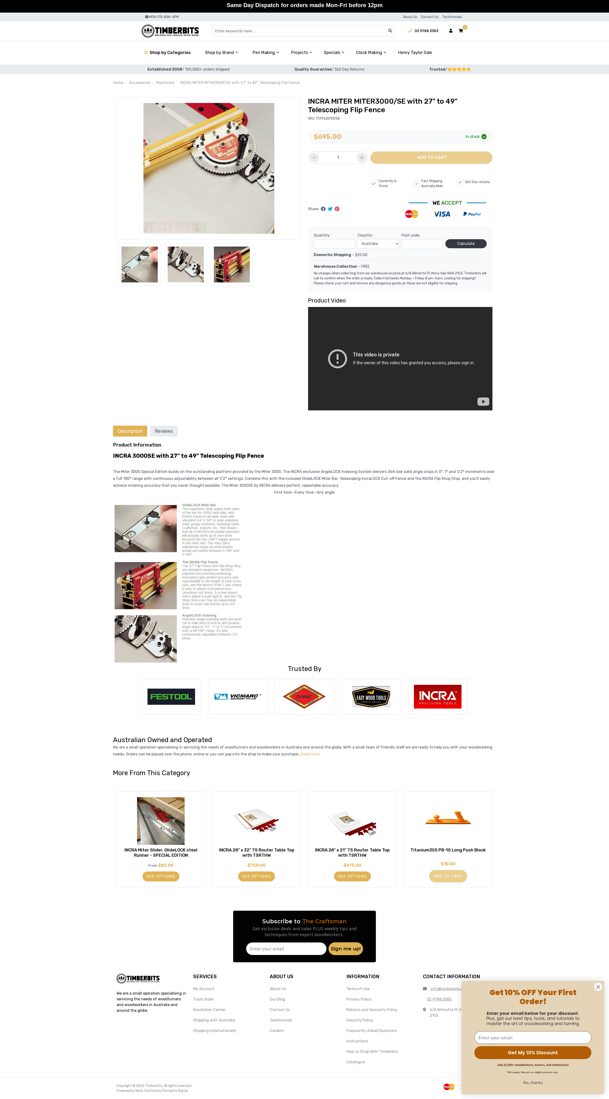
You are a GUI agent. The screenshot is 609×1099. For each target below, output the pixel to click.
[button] (461, 30)
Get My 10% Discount (533, 1052)
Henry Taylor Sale (415, 52)
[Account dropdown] (451, 30)
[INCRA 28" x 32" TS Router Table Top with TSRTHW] (256, 821)
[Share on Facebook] (324, 209)
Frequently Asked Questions (371, 1030)
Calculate (466, 243)
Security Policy (359, 1020)
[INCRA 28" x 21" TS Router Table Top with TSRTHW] (352, 821)
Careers (277, 1030)
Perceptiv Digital (175, 1091)
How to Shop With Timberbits (372, 1051)
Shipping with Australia (214, 1020)
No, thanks (533, 1082)
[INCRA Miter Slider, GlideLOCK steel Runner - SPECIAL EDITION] (161, 821)
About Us (410, 17)
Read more (310, 754)
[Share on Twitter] (331, 209)
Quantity (322, 235)
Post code (410, 235)
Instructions (357, 1041)
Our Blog (277, 999)
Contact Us (429, 17)
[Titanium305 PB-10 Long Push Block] (448, 821)
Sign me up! (346, 949)
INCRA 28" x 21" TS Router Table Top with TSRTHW (352, 852)
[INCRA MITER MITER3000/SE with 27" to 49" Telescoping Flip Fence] (209, 168)
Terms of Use (358, 989)
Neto (139, 1091)
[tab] (130, 431)
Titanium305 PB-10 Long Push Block (448, 850)
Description (130, 431)
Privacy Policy (358, 999)
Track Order (203, 999)
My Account (204, 989)
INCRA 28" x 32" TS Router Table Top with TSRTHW (256, 852)
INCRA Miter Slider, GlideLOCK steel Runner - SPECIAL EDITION (160, 852)
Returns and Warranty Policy (372, 1009)
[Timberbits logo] (170, 31)
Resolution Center (209, 1009)
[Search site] (390, 31)
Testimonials (452, 17)
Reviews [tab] (164, 431)
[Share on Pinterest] (337, 209)
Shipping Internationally (214, 1030)
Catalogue (355, 1062)
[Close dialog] (598, 987)
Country (365, 235)
